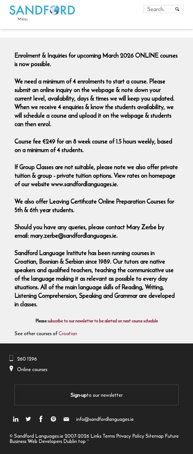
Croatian (68, 333)
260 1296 (27, 359)
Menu (23, 19)
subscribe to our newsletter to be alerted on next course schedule (102, 321)
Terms (109, 436)
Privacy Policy (130, 436)
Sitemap (155, 436)
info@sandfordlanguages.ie (105, 419)
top (82, 441)
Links (95, 436)
